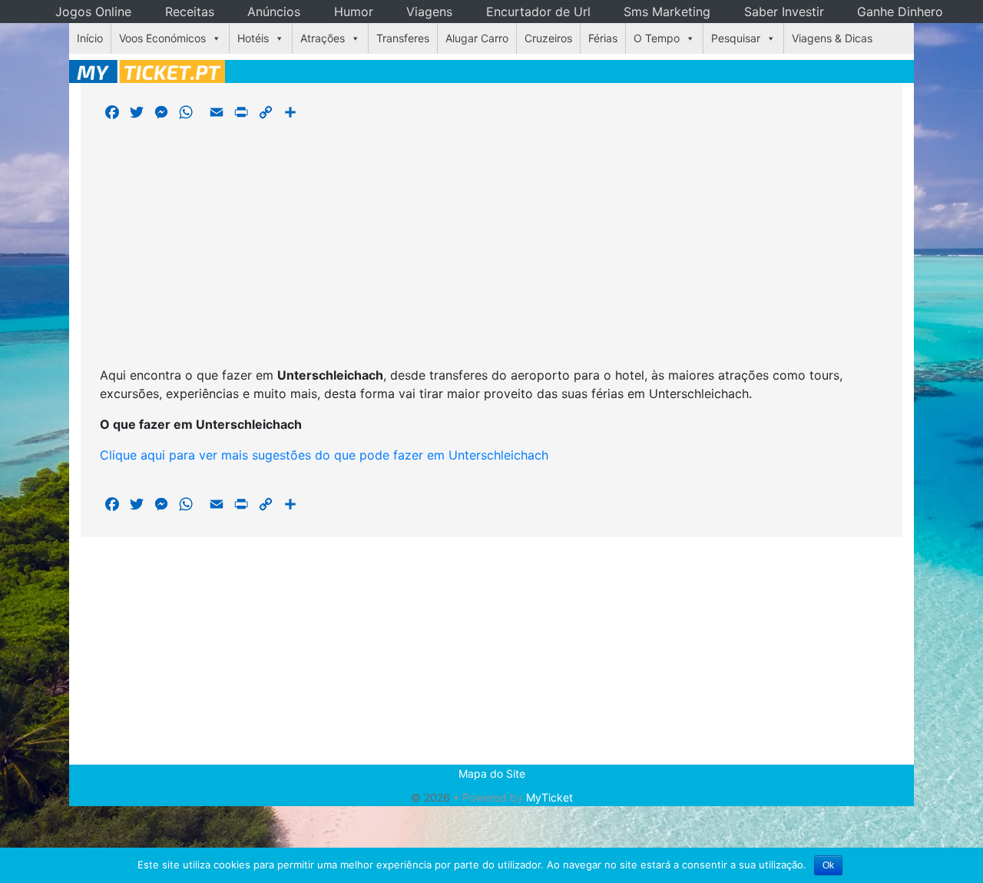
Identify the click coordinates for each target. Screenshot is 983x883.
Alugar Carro (476, 38)
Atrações (322, 38)
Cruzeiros (548, 38)
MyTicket (549, 797)
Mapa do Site (491, 773)
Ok (828, 865)
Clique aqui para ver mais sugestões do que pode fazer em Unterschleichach (324, 455)
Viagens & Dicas (832, 38)
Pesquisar (735, 38)
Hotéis (253, 38)
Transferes (402, 38)
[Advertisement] (491, 246)
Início (90, 38)
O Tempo (657, 38)
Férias (602, 38)
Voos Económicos (162, 38)
